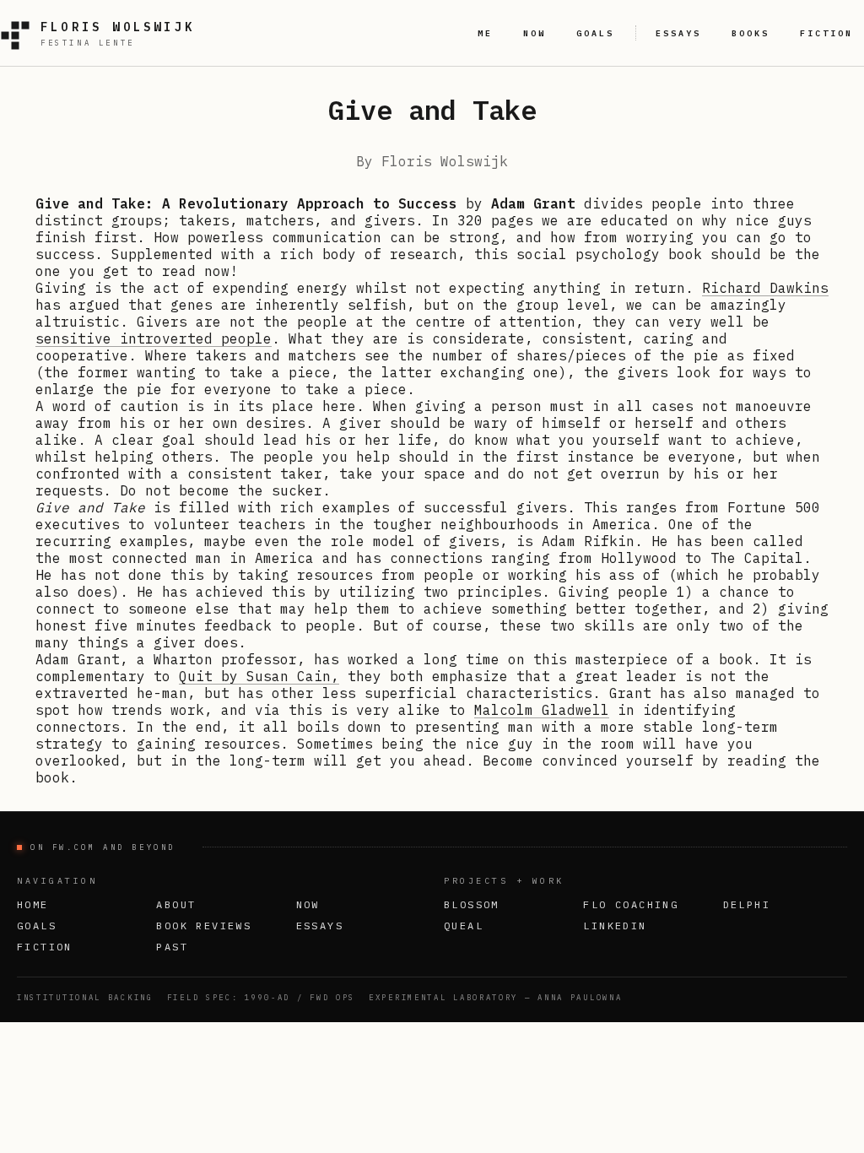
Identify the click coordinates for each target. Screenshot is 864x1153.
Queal (463, 925)
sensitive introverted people (153, 338)
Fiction (45, 946)
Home (33, 904)
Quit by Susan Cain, (259, 676)
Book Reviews (203, 925)
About (176, 904)
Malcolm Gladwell (541, 709)
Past (172, 946)
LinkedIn (614, 925)
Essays (319, 925)
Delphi (746, 904)
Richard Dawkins (765, 287)
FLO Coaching (630, 904)
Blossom (472, 904)
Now (308, 904)
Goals (37, 925)
